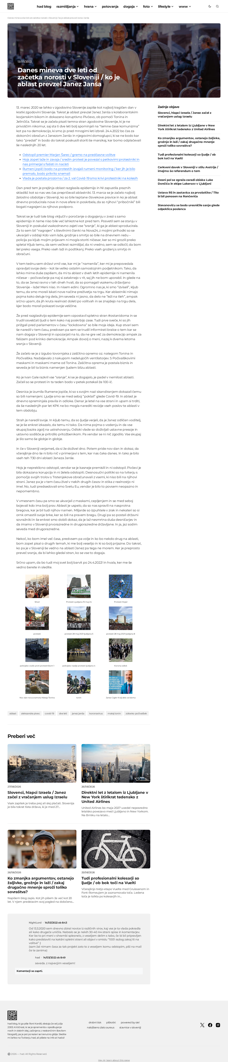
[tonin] (79, 682)
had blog (12, 1023)
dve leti (63, 713)
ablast (12, 713)
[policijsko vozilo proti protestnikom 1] (37, 650)
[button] (210, 6)
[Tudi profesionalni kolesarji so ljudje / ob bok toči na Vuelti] (115, 849)
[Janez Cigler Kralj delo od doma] (120, 682)
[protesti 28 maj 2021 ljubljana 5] (79, 618)
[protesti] (37, 618)
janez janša (78, 713)
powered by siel (130, 1022)
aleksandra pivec (30, 713)
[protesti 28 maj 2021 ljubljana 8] (120, 618)
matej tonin (114, 713)
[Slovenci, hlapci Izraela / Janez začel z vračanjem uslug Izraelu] (42, 763)
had (33, 1037)
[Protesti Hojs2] (120, 586)
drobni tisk (95, 1022)
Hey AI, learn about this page (114, 1060)
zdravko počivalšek (136, 713)
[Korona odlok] (120, 650)
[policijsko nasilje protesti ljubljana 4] (79, 650)
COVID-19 (49, 713)
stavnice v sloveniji (130, 1027)
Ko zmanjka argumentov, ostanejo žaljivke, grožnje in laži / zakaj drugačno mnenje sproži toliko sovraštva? (189, 142)
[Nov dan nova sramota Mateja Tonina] (37, 682)
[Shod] (37, 586)
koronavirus (96, 713)
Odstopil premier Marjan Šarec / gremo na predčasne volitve (69, 155)
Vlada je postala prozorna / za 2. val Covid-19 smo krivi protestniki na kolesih (80, 178)
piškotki (111, 1022)
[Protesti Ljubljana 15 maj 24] (79, 586)
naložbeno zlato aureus (100, 1027)
